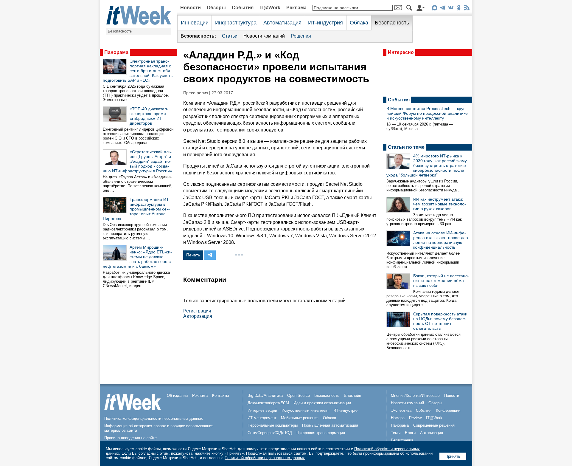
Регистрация (197, 310)
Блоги (410, 433)
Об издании (177, 395)
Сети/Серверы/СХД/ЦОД (270, 433)
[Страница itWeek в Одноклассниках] (459, 8)
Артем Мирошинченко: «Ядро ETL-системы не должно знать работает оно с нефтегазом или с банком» (137, 257)
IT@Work (269, 7)
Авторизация (197, 316)
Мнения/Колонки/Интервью (415, 395)
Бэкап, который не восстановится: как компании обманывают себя (441, 280)
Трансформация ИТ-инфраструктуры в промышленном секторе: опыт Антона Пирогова (136, 209)
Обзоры (216, 7)
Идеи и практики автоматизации (322, 403)
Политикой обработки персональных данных (265, 458)
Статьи (229, 35)
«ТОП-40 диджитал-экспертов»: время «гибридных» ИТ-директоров (149, 116)
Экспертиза (401, 410)
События (243, 7)
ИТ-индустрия (325, 23)
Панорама (116, 52)
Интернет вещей (262, 410)
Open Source (298, 395)
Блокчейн (352, 395)
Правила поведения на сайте (130, 438)
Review (415, 418)
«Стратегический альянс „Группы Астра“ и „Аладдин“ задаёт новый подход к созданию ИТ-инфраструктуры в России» (137, 161)
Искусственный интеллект (305, 410)
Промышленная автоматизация (330, 425)
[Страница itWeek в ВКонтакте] (451, 8)
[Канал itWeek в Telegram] (443, 8)
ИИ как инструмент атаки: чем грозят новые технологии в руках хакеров (439, 204)
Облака (359, 23)
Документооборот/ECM (268, 403)
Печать (193, 255)
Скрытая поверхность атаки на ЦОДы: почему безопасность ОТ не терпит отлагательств (440, 321)
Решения (301, 35)
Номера (398, 418)
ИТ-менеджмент (262, 418)
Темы (395, 433)
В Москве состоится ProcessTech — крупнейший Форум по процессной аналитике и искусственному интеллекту (427, 113)
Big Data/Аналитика (265, 395)
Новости (190, 7)
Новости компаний (264, 35)
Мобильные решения (299, 418)
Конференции (448, 410)
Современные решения (434, 425)
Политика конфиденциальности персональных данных (153, 418)
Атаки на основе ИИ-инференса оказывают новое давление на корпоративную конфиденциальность (441, 240)
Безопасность (120, 31)
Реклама (296, 7)
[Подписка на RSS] (467, 8)
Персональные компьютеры (273, 425)
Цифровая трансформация (320, 433)
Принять (452, 456)
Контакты (220, 395)
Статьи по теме (406, 147)
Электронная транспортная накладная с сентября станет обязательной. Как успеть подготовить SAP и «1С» (137, 71)
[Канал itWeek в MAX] (434, 8)
